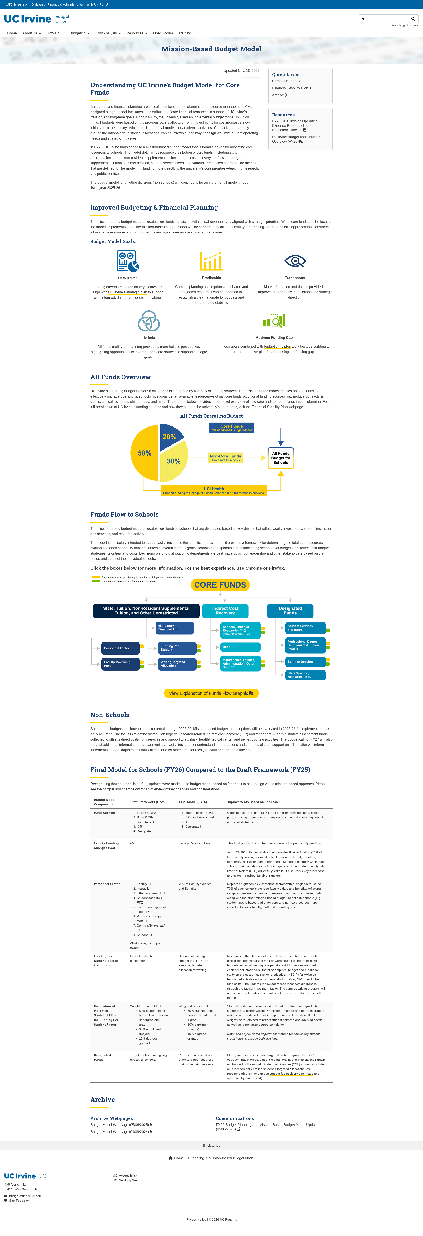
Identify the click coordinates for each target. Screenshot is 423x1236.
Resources (135, 33)
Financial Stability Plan (290, 88)
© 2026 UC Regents (223, 1219)
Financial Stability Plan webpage (277, 407)
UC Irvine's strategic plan (127, 292)
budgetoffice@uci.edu (25, 1196)
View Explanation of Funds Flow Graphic (209, 693)
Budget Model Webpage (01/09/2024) (120, 1132)
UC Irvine (16, 4)
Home (12, 33)
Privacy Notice (196, 1219)
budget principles (277, 346)
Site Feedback (19, 1200)
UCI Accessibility (125, 1175)
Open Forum (163, 33)
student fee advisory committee (291, 1073)
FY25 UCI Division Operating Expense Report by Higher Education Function (295, 125)
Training (184, 33)
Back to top (211, 1145)
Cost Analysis (106, 33)
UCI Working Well (125, 1180)
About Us (30, 33)
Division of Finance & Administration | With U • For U (70, 4)
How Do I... (55, 33)
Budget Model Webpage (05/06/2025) (120, 1125)
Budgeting (78, 33)
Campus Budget (285, 81)
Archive (278, 95)
